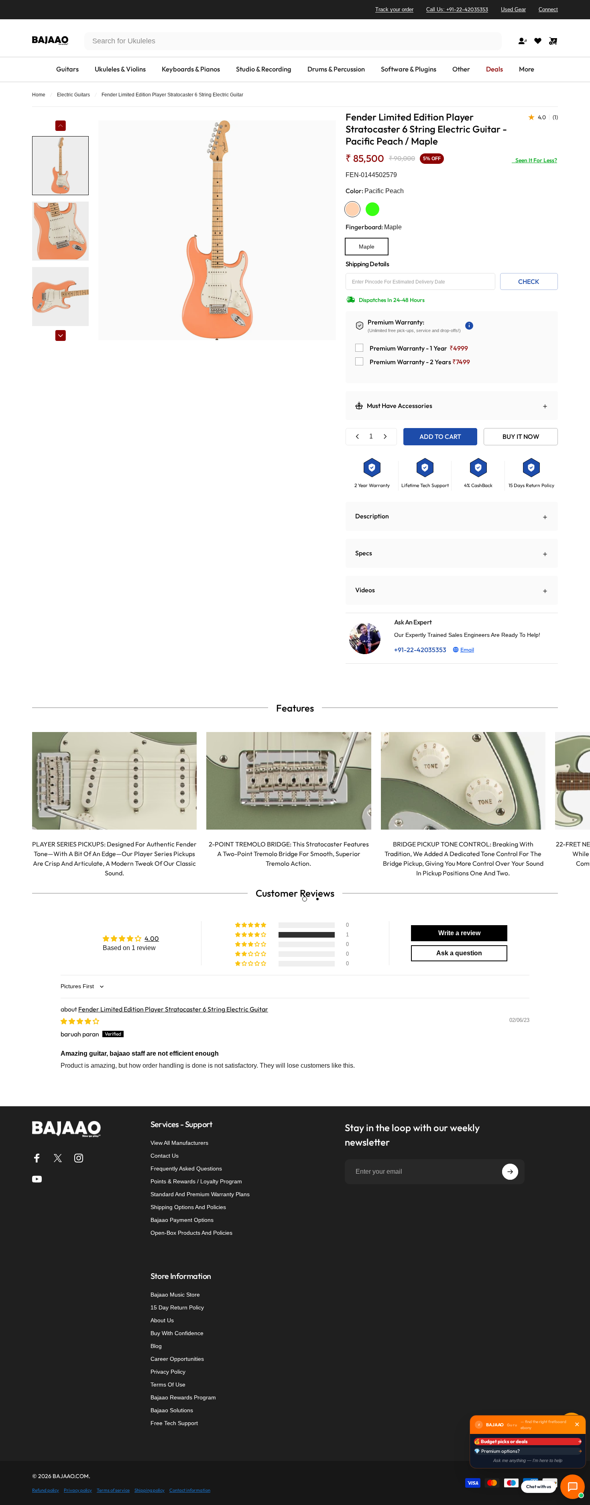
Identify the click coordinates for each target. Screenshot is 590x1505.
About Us (162, 1320)
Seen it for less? (534, 160)
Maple (366, 246)
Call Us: (457, 9)
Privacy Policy (168, 1371)
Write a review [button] (459, 933)
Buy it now (521, 436)
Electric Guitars (73, 95)
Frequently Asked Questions (186, 1168)
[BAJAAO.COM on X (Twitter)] (58, 1158)
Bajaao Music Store (175, 1294)
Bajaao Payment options (182, 1220)
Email (467, 649)
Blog (156, 1346)
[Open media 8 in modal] (217, 230)
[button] (251, 935)
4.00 (151, 938)
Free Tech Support (174, 1423)
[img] (80, 1021)
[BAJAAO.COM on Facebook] (37, 1158)
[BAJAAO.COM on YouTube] (37, 1179)
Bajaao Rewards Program (183, 1397)
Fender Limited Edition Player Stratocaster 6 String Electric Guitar (173, 1009)
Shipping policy (149, 1490)
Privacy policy (78, 1490)
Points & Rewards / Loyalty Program (196, 1181)
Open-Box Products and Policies (191, 1233)
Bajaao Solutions (172, 1410)
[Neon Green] (372, 209)
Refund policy (45, 1490)
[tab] (304, 899)
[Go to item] (60, 165)
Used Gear (513, 9)
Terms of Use (168, 1384)
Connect (548, 9)
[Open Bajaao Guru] (572, 1486)
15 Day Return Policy (177, 1307)
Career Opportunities (177, 1359)
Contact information (189, 1490)
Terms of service (113, 1490)
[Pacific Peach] (352, 209)
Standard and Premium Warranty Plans (200, 1194)
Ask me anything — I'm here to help (527, 1460)
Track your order (394, 9)
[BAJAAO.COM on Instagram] (78, 1158)
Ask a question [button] (459, 953)
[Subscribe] (510, 1172)
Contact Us (165, 1155)
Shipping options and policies (188, 1207)
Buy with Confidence (177, 1333)
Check (528, 281)
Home (38, 95)
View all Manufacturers (179, 1143)
